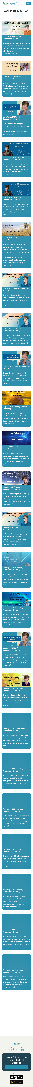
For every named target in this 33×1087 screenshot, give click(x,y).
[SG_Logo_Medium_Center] (16, 1042)
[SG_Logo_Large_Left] (12, 2)
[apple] (16, 1076)
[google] (16, 1081)
